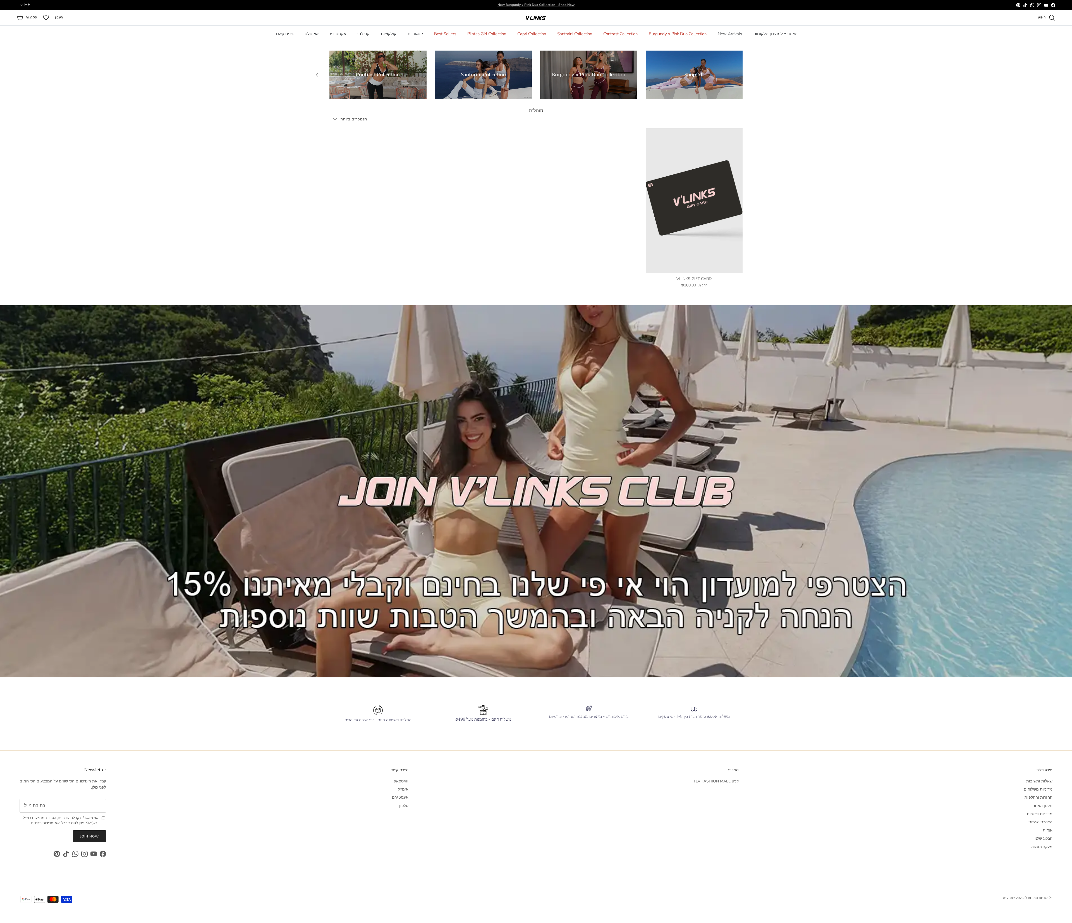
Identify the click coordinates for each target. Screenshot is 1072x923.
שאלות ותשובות (1039, 781)
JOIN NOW (89, 836)
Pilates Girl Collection (486, 34)
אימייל (403, 789)
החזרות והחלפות (1038, 797)
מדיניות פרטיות (1039, 814)
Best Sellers (445, 34)
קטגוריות (415, 34)
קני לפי (363, 34)
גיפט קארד (284, 34)
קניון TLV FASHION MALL (716, 781)
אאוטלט (312, 34)
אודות (1047, 830)
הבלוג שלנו (1043, 838)
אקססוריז (338, 34)
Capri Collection (531, 34)
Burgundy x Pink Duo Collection (678, 34)
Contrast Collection (620, 34)
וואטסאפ (401, 781)
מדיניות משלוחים (1038, 789)
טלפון (403, 805)
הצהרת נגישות (1040, 822)
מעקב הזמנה (1041, 847)
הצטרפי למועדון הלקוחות (775, 34)
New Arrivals (730, 34)
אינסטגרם (400, 797)
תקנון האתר (1042, 805)
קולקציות (388, 34)
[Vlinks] (536, 18)
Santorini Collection (574, 34)
